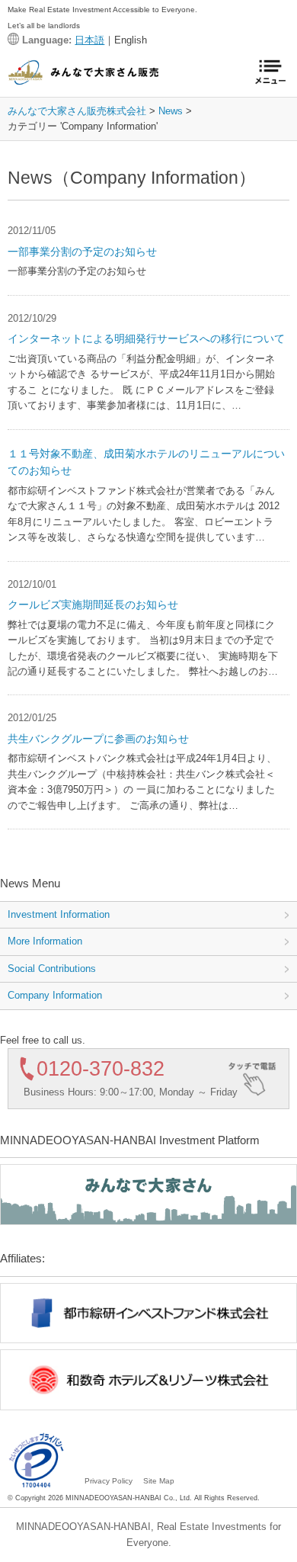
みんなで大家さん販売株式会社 (77, 111)
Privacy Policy (109, 1481)
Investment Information (59, 914)
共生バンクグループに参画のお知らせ (98, 739)
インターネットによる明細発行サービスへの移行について (146, 338)
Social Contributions (52, 968)
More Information (45, 941)
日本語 (89, 40)
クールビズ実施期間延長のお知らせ (93, 604)
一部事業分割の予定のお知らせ (82, 251)
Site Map (158, 1481)
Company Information (55, 995)
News (170, 111)
